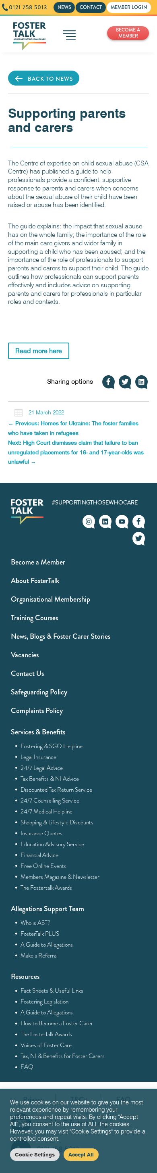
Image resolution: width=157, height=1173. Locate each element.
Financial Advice (39, 855)
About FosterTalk (35, 580)
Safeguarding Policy (39, 692)
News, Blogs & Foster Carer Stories (60, 636)
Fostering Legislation (44, 1001)
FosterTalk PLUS (40, 933)
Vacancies (25, 655)
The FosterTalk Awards (46, 1034)
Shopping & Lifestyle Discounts (57, 822)
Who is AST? (35, 922)
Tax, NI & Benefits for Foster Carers (63, 1056)
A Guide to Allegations (47, 944)
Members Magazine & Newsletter (60, 876)
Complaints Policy (37, 710)
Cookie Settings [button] (35, 1154)
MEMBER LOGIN (129, 7)
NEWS (64, 7)
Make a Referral (39, 955)
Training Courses (34, 618)
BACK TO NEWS (50, 79)
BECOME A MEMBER (128, 33)
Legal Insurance (38, 757)
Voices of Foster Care (46, 1045)
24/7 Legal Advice (42, 767)
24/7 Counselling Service (50, 800)
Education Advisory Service (52, 844)
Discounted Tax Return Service (56, 789)
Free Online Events (43, 865)
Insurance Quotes (41, 833)
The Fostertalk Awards (46, 887)
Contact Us (27, 673)
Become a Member (38, 562)
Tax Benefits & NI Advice (50, 778)
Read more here (38, 351)
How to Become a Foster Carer (57, 1023)
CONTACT (91, 7)
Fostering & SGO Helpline (52, 746)
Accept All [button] (81, 1154)
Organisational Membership (50, 599)
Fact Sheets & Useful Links (52, 990)
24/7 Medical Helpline (46, 811)
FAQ (27, 1066)
